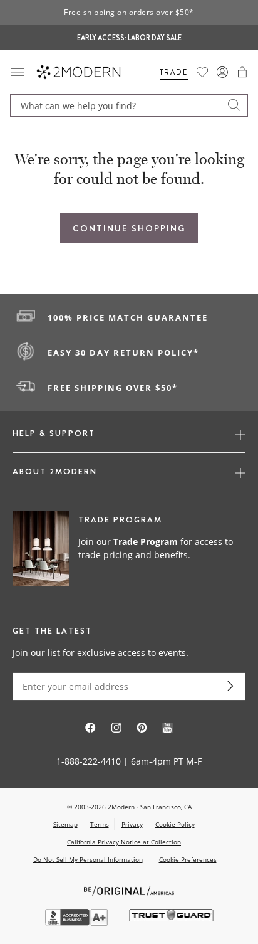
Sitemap (65, 824)
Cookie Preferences (188, 860)
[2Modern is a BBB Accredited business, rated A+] (77, 922)
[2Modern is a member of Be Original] (129, 889)
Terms (99, 824)
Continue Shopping (129, 228)
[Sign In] (222, 72)
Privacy (132, 824)
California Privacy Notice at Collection (124, 841)
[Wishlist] (202, 72)
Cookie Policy (175, 824)
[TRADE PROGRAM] (129, 549)
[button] (242, 72)
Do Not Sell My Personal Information (88, 859)
